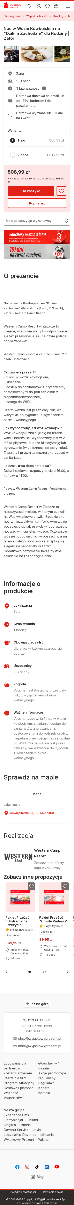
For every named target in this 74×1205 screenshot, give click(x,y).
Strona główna (12, 16)
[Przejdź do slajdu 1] (29, 972)
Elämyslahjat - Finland (21, 1120)
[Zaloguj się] (39, 6)
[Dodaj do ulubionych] (61, 191)
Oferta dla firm (15, 1078)
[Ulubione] (47, 6)
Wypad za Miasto (37, 16)
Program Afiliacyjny (19, 1083)
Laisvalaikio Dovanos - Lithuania (29, 1135)
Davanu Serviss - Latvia (22, 1130)
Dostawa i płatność (18, 1088)
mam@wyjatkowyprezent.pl (39, 1046)
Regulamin (46, 1083)
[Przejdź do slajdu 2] (37, 972)
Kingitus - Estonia (17, 1125)
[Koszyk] (56, 6)
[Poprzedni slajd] (7, 972)
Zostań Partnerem (18, 1073)
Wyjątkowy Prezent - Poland (26, 1140)
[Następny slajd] (66, 972)
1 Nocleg (58, 16)
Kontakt (44, 1093)
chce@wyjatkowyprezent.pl (39, 1038)
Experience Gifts (16, 1115)
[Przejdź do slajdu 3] (44, 972)
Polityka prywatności (23, 1192)
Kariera (44, 1088)
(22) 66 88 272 (39, 1020)
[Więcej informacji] (44, 88)
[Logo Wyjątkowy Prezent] (14, 6)
